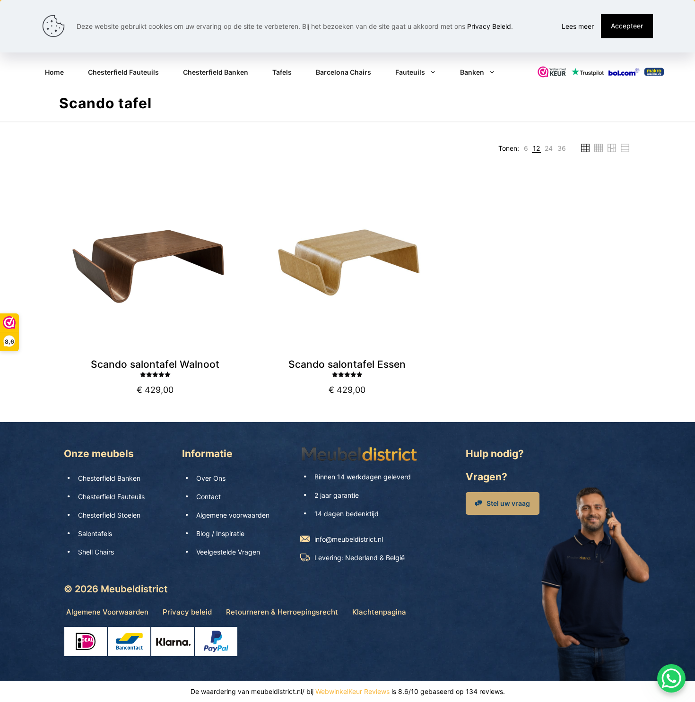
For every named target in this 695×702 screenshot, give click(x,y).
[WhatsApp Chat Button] (671, 678)
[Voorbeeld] (232, 224)
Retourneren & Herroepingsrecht (282, 611)
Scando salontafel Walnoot (155, 364)
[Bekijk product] (232, 204)
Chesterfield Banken (109, 478)
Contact (208, 497)
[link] (526, 148)
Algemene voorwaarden (232, 515)
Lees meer (578, 26)
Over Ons (211, 478)
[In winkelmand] (232, 183)
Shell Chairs (96, 552)
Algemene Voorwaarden (107, 611)
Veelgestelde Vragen (228, 552)
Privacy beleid (187, 611)
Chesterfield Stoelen (109, 515)
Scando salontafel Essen (347, 364)
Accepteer (627, 26)
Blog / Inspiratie (220, 533)
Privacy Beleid (489, 26)
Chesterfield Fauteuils (111, 497)
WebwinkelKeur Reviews (352, 691)
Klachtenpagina (379, 611)
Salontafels (95, 533)
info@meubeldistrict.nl (348, 539)
